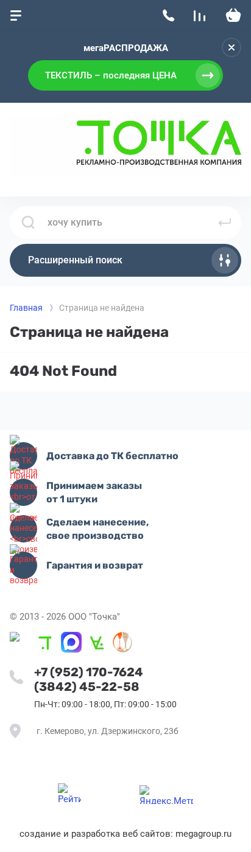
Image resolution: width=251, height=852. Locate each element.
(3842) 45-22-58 (87, 686)
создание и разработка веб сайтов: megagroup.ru (125, 833)
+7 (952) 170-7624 (88, 672)
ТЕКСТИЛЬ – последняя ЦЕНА (111, 75)
